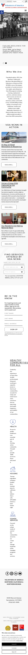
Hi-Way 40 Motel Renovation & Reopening (11, 146)
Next (27, 39)
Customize (14, 648)
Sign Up (14, 329)
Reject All (14, 651)
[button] (2, 12)
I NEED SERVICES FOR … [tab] (12, 267)
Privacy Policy (19, 640)
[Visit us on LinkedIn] (16, 573)
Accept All (14, 644)
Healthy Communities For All (19, 362)
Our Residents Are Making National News (12, 227)
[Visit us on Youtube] (20, 573)
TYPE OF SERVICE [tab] (10, 271)
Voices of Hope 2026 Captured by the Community (9, 185)
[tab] (3, 63)
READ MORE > (9, 164)
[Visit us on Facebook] (7, 573)
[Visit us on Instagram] (11, 573)
